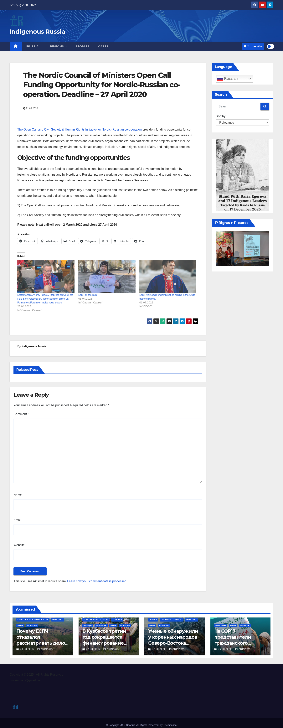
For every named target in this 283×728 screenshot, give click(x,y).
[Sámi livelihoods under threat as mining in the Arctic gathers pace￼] (168, 276)
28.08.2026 (27, 649)
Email (17, 520)
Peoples (82, 46)
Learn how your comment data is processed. (97, 581)
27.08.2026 (93, 649)
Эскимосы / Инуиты (171, 620)
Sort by (220, 116)
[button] (246, 248)
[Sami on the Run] (107, 276)
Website (19, 545)
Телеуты (117, 620)
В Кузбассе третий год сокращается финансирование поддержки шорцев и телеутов (108, 643)
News (20, 625)
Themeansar (170, 725)
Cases (103, 46)
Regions (57, 46)
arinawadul (49, 649)
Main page (57, 620)
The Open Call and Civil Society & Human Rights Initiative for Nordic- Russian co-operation (79, 129)
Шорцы (88, 625)
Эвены (153, 620)
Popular (32, 625)
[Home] (16, 46)
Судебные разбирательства (33, 620)
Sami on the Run (87, 294)
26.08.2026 (225, 649)
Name (17, 495)
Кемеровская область (96, 620)
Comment (21, 414)
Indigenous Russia (37, 31)
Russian (230, 78)
